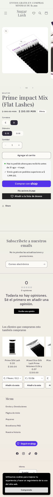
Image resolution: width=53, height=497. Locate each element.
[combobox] (12, 378)
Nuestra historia (13, 432)
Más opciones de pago (26, 190)
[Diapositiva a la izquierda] (20, 88)
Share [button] (8, 205)
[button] (6, 13)
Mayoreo (10, 419)
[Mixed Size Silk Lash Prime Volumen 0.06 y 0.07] (34, 346)
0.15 (7, 133)
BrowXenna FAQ (13, 425)
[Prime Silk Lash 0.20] (12, 346)
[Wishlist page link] (33, 13)
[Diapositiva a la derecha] (33, 88)
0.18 (19, 134)
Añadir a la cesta (12, 385)
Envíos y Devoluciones (16, 406)
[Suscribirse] (44, 264)
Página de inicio (13, 413)
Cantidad (5, 139)
